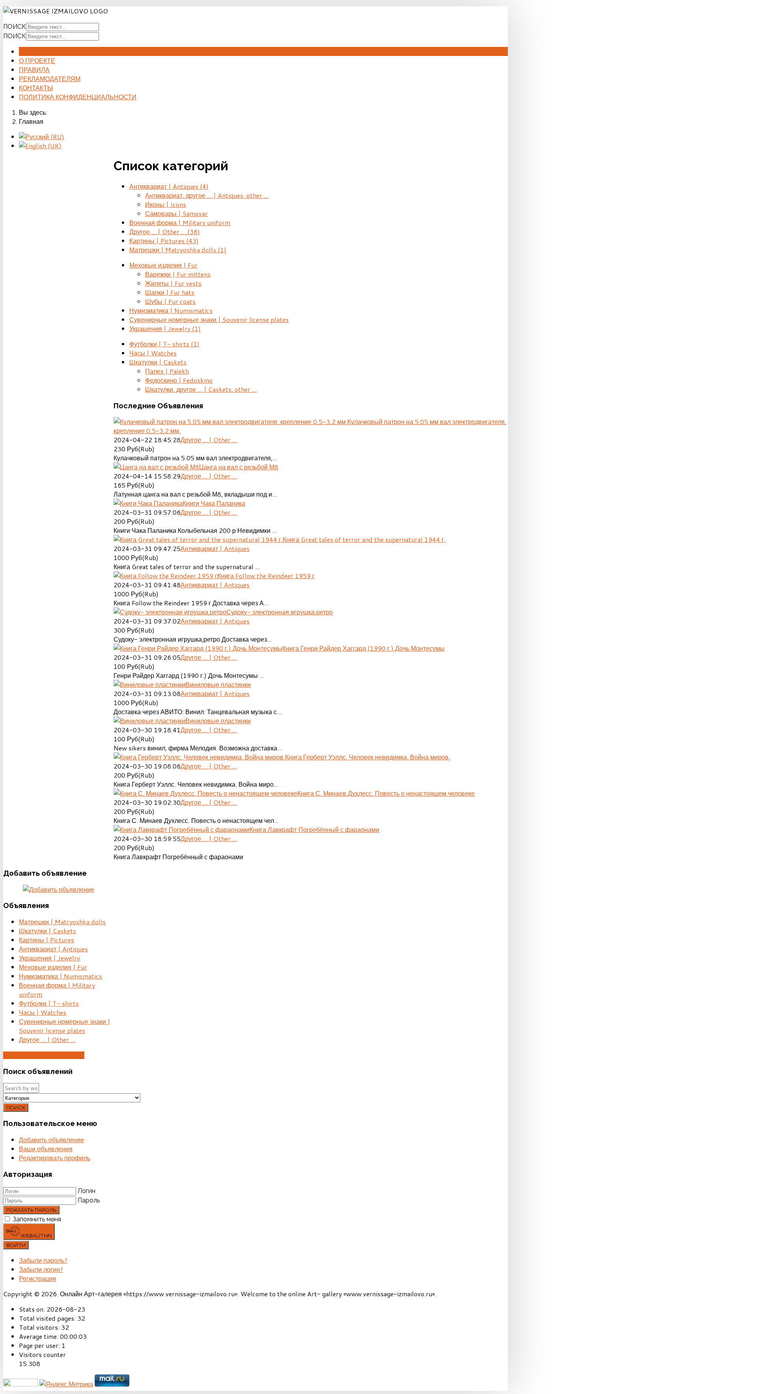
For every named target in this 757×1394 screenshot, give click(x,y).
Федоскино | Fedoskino (179, 380)
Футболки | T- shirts (164, 343)
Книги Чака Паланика (214, 503)
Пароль (89, 1200)
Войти (16, 1245)
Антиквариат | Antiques (169, 186)
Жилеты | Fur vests (173, 283)
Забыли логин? (41, 1269)
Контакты (36, 87)
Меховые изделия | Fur (163, 265)
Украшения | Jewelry (165, 328)
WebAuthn (35, 1235)
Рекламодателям (49, 78)
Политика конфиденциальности (77, 96)
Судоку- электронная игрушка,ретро (279, 611)
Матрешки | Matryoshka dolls (177, 249)
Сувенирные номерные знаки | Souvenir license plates (209, 319)
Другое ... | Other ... (164, 231)
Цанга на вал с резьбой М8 (238, 466)
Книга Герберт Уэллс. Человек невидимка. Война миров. (367, 756)
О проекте (37, 60)
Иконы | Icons (165, 204)
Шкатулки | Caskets (157, 362)
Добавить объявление (43, 1055)
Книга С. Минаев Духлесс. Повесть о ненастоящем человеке (386, 793)
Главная (34, 51)
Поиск (14, 26)
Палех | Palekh (167, 371)
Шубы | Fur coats (170, 301)
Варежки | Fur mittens (178, 274)
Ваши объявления (46, 1148)
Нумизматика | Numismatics (171, 310)
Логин (86, 1191)
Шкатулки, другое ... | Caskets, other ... (201, 389)
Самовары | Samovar (176, 213)
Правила (34, 69)
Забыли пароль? (43, 1260)
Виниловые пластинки (218, 684)
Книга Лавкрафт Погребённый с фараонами (314, 829)
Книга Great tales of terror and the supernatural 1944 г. (364, 539)
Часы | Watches (153, 352)
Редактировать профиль (54, 1157)
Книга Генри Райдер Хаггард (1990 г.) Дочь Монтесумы (363, 648)
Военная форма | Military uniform (179, 222)
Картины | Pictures (164, 240)
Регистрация (37, 1278)
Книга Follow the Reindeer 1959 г (266, 575)
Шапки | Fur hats (169, 292)
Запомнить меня (37, 1219)
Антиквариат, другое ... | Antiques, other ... (206, 195)
